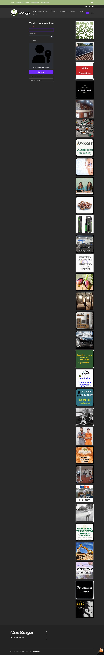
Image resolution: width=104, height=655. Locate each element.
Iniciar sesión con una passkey (41, 67)
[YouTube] (93, 6)
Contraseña (32, 33)
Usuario (31, 27)
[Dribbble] (23, 637)
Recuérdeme (34, 40)
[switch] (87, 13)
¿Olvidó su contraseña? (36, 77)
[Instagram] (89, 6)
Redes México (36, 651)
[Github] (17, 637)
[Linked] (20, 637)
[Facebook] (86, 6)
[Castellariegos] (20, 12)
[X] (14, 637)
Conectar (41, 72)
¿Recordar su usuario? (36, 80)
